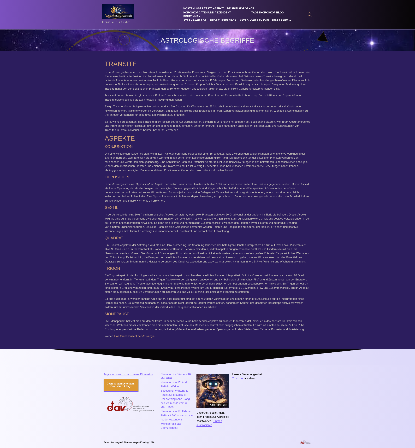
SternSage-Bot (194, 20)
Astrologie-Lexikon (254, 20)
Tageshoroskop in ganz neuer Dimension (128, 374)
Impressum (280, 20)
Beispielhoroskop (240, 8)
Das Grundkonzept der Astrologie (134, 336)
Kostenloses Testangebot (203, 8)
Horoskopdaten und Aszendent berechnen (207, 14)
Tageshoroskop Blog (267, 12)
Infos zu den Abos (222, 20)
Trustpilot (237, 378)
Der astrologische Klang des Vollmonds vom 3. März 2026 (175, 403)
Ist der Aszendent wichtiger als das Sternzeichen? (171, 423)
